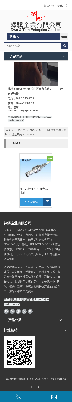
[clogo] (36, 21)
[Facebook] (6, 311)
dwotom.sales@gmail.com (23, 110)
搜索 (64, 46)
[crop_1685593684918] (36, 74)
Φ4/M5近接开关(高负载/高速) (34, 190)
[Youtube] (30, 311)
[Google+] (12, 311)
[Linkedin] (18, 311)
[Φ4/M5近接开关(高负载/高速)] (35, 169)
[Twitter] (24, 311)
